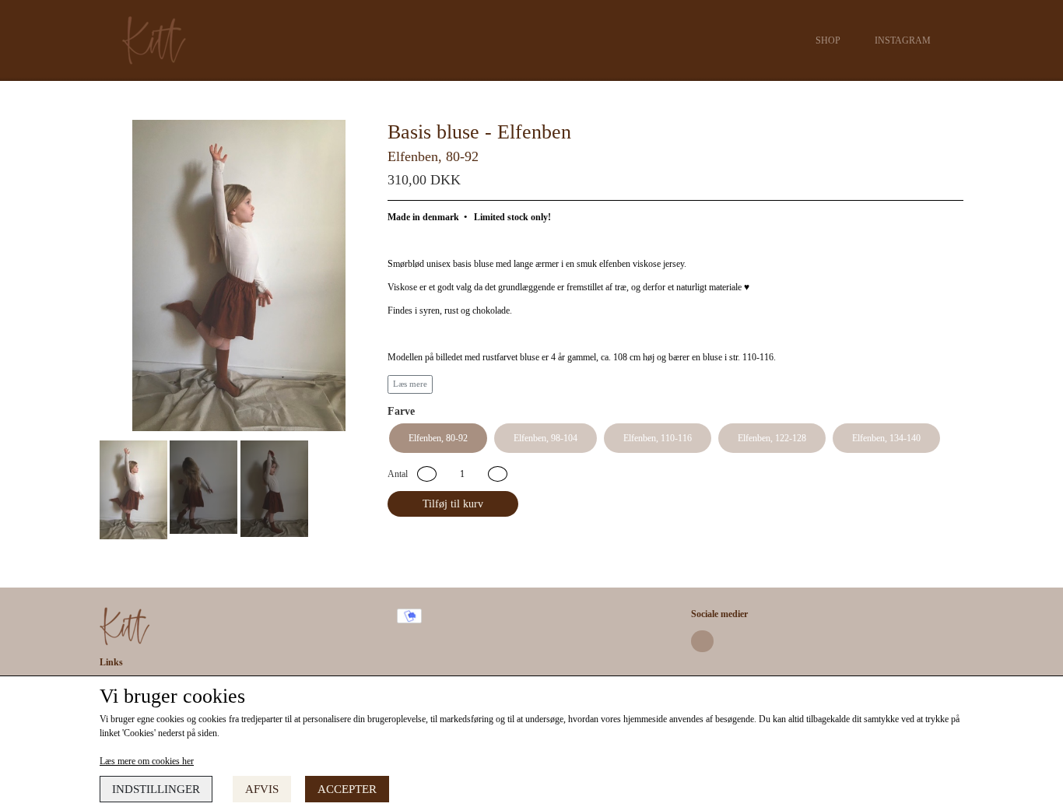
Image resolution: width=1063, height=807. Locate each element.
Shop (828, 40)
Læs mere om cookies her (147, 761)
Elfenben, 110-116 (657, 438)
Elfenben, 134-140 (886, 438)
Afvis (262, 789)
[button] (427, 474)
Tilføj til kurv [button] (453, 503)
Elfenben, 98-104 (545, 438)
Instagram (903, 40)
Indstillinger (156, 789)
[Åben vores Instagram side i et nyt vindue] (702, 641)
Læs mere (410, 384)
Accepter (347, 789)
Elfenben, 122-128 (772, 438)
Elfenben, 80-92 (438, 438)
